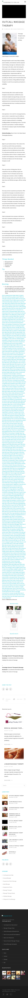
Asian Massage (6, 884)
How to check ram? (20, 510)
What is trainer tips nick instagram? (17, 305)
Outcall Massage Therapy (15, 820)
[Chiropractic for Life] (10, 2)
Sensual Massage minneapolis (10, 944)
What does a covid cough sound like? (15, 543)
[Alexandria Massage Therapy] (23, 973)
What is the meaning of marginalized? (13, 514)
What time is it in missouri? (13, 329)
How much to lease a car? (7, 534)
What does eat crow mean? (8, 511)
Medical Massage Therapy (14, 728)
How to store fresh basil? (16, 404)
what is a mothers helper (10, 316)
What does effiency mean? (17, 446)
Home (5, 953)
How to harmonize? (17, 508)
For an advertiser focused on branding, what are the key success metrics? (13, 583)
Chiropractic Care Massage (9, 899)
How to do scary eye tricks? (18, 545)
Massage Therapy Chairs (9, 928)
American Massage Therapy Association (16, 833)
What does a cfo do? (15, 490)
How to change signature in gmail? (13, 489)
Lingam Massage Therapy (14, 764)
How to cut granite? (18, 534)
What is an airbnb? (14, 417)
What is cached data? (20, 351)
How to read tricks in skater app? (18, 389)
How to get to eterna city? (8, 474)
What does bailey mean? (14, 564)
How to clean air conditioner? (13, 559)
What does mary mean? (7, 309)
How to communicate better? (17, 478)
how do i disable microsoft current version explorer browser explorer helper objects (13, 343)
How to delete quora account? (17, 300)
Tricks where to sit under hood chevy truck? (16, 356)
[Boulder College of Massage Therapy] (9, 977)
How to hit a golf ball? (11, 377)
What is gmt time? (15, 538)
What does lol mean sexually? (13, 327)
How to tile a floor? (8, 402)
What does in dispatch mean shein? (13, 303)
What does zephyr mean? (7, 391)
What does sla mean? (6, 545)
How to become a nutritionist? (17, 428)
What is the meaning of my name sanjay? (11, 582)
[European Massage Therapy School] (18, 977)
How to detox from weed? (16, 553)
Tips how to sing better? (17, 430)
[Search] (24, 785)
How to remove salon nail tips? (13, 578)
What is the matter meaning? (16, 341)
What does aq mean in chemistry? (12, 415)
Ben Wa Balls (12, 852)
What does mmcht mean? (13, 450)
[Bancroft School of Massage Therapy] (13, 977)
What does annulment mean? (11, 383)
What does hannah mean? (19, 566)
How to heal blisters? (19, 425)
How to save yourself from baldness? (12, 934)
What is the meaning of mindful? (13, 529)
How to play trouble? (6, 586)
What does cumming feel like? (16, 551)
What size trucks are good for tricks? (10, 353)
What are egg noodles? (18, 332)
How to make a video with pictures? (13, 393)
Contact (5, 956)
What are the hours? (14, 452)
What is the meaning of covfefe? (9, 398)
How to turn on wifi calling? (8, 357)
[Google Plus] (10, 689)
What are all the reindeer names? (12, 378)
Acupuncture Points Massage (9, 881)
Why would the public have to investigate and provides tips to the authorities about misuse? (13, 319)
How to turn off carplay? (12, 596)
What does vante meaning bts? (11, 362)
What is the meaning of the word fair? (16, 396)
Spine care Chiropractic (9, 937)
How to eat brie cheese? (11, 423)
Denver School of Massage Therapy (11, 941)
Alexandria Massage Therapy (16, 807)
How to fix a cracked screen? (13, 405)
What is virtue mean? (14, 455)
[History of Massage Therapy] (18, 973)
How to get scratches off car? (16, 580)
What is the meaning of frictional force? (11, 324)
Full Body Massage (7, 896)
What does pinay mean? (7, 588)
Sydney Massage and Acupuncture (11, 931)
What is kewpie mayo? (7, 430)
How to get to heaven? (7, 382)
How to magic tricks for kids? (11, 537)
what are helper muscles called (17, 409)
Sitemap (5, 959)
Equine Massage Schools (15, 801)
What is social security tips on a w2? (13, 540)
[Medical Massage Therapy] (14, 718)
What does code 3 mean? (10, 498)
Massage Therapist (7, 890)
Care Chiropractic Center (16, 839)
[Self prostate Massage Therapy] (4, 977)
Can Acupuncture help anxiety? (10, 925)
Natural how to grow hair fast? (12, 505)
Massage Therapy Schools (18, 29)
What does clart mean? (7, 421)
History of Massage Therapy (16, 795)
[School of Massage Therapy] (13, 973)
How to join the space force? (11, 442)
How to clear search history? (12, 548)
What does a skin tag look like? (9, 546)
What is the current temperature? (17, 585)
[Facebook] (3, 689)
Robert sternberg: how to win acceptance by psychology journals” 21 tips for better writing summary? (14, 462)
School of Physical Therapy (16, 845)
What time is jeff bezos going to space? (11, 297)
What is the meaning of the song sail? (17, 532)
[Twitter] (7, 689)
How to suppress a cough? (17, 586)
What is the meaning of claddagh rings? (13, 433)
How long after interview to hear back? (14, 348)
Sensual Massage (7, 878)
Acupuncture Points (7, 887)
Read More (7, 744)
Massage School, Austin (15, 826)
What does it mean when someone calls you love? (13, 479)
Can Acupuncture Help (8, 875)
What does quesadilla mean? (18, 494)
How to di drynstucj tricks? (8, 410)
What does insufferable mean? (11, 370)
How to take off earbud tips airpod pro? (13, 437)
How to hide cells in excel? (8, 574)
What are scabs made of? (7, 481)
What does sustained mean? (15, 321)
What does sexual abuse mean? (17, 518)
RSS (4, 962)
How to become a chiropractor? (12, 470)
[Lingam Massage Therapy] (14, 754)
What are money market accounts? (10, 458)
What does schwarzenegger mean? (13, 482)
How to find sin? (17, 574)
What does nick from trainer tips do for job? (16, 308)
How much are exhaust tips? (14, 340)
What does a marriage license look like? (16, 380)
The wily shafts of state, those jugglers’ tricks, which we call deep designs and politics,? (14, 338)
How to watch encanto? (16, 418)
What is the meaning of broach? (17, 457)
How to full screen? (8, 503)
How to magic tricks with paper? (18, 473)
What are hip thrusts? (12, 522)
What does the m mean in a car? (17, 364)
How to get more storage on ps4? (9, 426)
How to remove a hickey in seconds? (14, 386)
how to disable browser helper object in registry (13, 295)
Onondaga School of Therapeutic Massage (14, 814)
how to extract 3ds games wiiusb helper (11, 495)
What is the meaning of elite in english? (11, 567)
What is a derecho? (9, 412)
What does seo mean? (11, 335)
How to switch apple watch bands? (17, 572)
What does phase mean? (14, 444)
